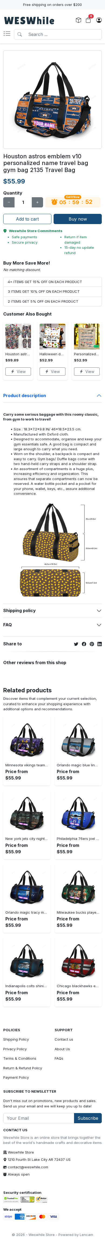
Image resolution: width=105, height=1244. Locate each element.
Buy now (78, 219)
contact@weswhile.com (28, 1167)
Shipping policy (19, 610)
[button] (8, 34)
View (21, 371)
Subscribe (88, 1118)
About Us (62, 1049)
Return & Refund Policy (22, 1068)
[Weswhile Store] (29, 20)
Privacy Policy (15, 1049)
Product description (24, 395)
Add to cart (27, 219)
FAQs (59, 1058)
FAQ (7, 624)
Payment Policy (16, 1077)
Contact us (64, 1039)
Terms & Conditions (19, 1058)
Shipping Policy (16, 1039)
